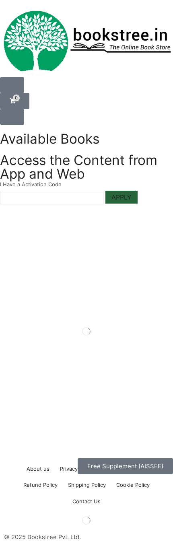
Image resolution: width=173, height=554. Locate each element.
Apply (121, 197)
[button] (12, 85)
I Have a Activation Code (31, 184)
